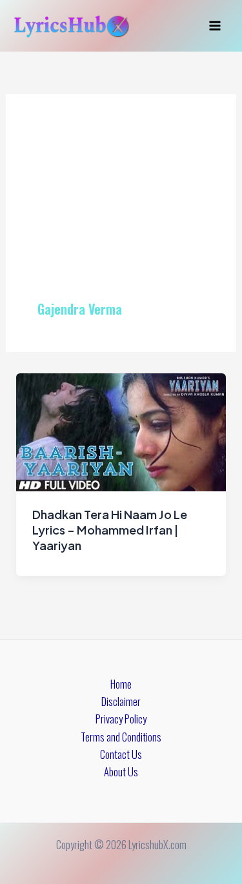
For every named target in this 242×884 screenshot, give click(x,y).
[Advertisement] (121, 212)
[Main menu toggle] (214, 26)
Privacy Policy (121, 719)
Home (121, 684)
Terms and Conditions (121, 737)
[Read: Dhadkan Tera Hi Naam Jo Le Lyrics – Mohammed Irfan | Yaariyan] (120, 430)
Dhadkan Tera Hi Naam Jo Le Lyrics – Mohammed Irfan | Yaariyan (109, 529)
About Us (121, 771)
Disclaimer (121, 701)
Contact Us (121, 754)
